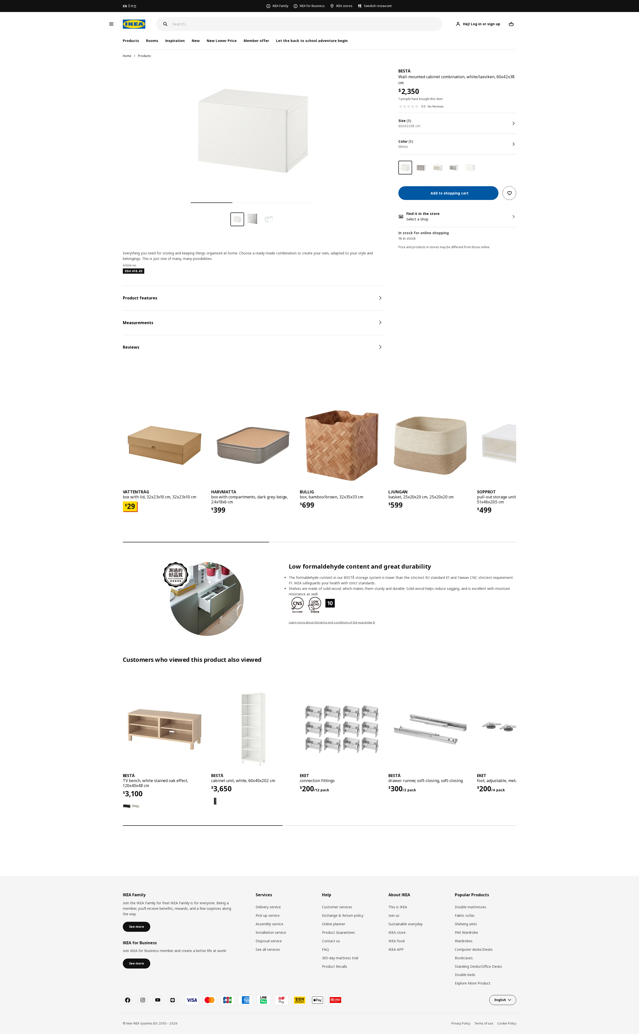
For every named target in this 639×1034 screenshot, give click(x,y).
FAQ (325, 949)
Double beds (465, 974)
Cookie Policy (506, 1023)
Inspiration (175, 40)
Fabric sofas (465, 915)
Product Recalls (334, 966)
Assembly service (269, 924)
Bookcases (464, 958)
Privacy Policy (460, 1023)
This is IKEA (397, 907)
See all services (268, 949)
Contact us (331, 941)
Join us (393, 915)
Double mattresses (470, 907)
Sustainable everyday (405, 924)
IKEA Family (280, 6)
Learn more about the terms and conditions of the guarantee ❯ (332, 622)
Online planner (333, 924)
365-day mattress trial (340, 958)
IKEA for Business (312, 6)
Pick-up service (268, 915)
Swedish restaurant (378, 6)
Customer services (337, 907)
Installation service (271, 932)
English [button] (500, 1000)
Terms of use (483, 1023)
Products (144, 56)
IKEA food (396, 941)
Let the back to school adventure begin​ (312, 40)
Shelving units (466, 924)
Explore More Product (472, 983)
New (196, 40)
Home (127, 56)
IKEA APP (396, 949)
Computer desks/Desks (474, 949)
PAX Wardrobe (466, 932)
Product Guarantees (338, 932)
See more (136, 927)
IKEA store (397, 932)
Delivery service (268, 907)
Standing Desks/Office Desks (478, 966)
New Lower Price (222, 40)
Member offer (256, 40)
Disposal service (269, 941)
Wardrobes (464, 941)
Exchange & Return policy (342, 915)
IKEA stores (344, 6)
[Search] (165, 23)
